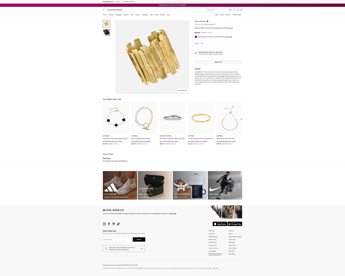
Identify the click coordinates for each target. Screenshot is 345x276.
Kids (151, 15)
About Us (231, 231)
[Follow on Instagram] (104, 225)
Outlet (222, 15)
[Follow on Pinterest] (114, 225)
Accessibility (212, 251)
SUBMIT (139, 239)
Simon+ (228, 15)
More (168, 15)
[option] (152, 57)
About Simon (232, 245)
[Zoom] (152, 56)
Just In (105, 15)
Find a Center (237, 15)
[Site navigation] (104, 10)
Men (132, 15)
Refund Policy (213, 242)
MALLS (118, 2)
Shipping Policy (213, 236)
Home (157, 15)
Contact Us (212, 234)
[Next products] (241, 119)
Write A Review (108, 154)
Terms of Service (213, 248)
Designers (118, 15)
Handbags (145, 15)
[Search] (219, 9)
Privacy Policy (213, 245)
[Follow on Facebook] (109, 225)
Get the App (232, 239)
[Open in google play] (235, 225)
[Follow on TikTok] (118, 225)
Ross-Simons (200, 21)
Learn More (228, 37)
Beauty (163, 15)
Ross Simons (210, 24)
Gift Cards (231, 251)
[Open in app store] (220, 225)
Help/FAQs (212, 231)
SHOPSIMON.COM (108, 2)
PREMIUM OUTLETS (128, 2)
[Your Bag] (241, 10)
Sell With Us (232, 254)
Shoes (138, 15)
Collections (232, 242)
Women (126, 15)
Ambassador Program (235, 236)
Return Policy (212, 239)
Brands (111, 15)
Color (199, 44)
